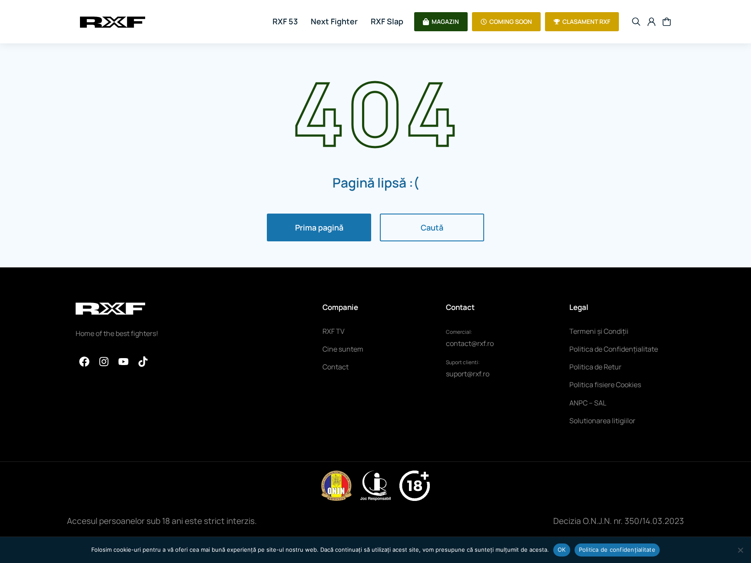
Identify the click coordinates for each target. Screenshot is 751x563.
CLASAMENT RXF (586, 21)
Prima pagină (319, 227)
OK (562, 549)
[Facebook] (84, 361)
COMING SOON (510, 21)
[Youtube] (123, 361)
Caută (432, 227)
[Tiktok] (143, 361)
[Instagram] (104, 361)
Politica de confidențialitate (617, 549)
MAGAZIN (445, 21)
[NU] (740, 550)
